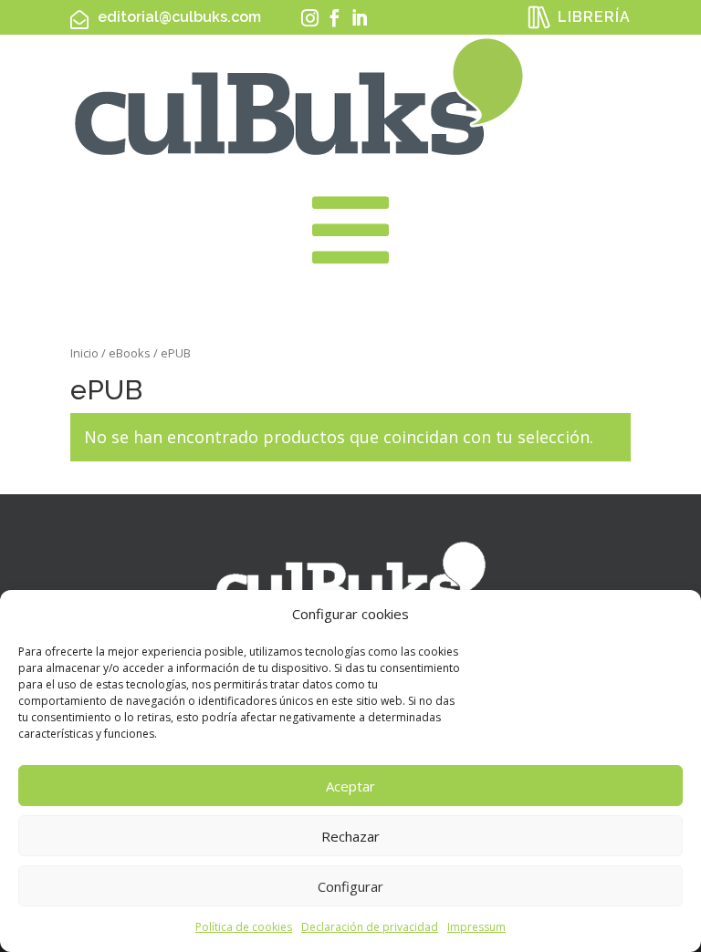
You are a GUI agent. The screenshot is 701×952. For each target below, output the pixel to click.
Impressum (476, 927)
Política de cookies (243, 927)
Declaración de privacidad (369, 927)
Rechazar (350, 836)
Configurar (350, 886)
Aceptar (350, 786)
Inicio (84, 353)
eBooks (130, 353)
